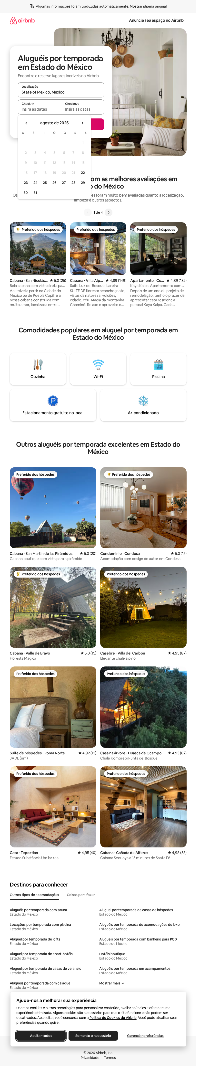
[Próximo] (108, 212)
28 (73, 182)
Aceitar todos (41, 1036)
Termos (110, 1057)
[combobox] (61, 92)
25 (45, 182)
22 (83, 172)
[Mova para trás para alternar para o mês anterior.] (26, 123)
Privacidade (90, 1057)
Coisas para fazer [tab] (81, 895)
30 (26, 192)
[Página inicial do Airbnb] (22, 20)
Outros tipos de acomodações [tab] (34, 895)
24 (35, 182)
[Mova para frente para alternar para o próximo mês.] (82, 123)
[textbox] (39, 109)
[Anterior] (88, 212)
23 (26, 182)
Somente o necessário (93, 1036)
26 (54, 182)
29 (83, 182)
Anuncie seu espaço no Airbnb (156, 20)
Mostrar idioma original (148, 6)
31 (35, 192)
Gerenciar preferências (145, 1036)
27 (64, 182)
